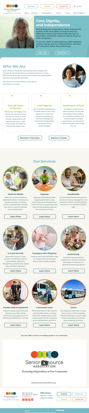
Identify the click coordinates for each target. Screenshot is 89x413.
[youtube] (29, 400)
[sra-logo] (12, 5)
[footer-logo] (11, 393)
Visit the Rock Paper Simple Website (60, 410)
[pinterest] (26, 400)
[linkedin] (32, 400)
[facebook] (23, 400)
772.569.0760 (26, 396)
